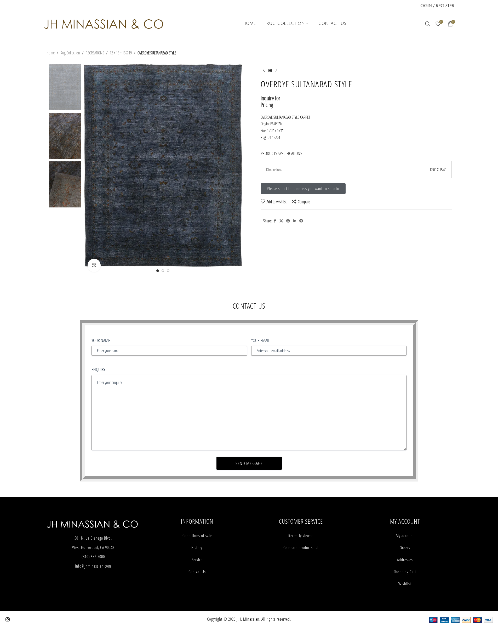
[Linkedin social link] (294, 220)
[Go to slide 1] (157, 270)
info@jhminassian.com (93, 566)
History (197, 548)
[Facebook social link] (275, 220)
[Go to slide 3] (168, 270)
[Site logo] (103, 23)
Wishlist (404, 584)
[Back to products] (270, 70)
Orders (405, 548)
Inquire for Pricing (270, 101)
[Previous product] (264, 70)
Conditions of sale (197, 536)
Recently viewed (301, 536)
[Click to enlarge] (94, 265)
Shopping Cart (404, 572)
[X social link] (281, 220)
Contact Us (197, 572)
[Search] (427, 24)
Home (51, 52)
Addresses (405, 560)
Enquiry (98, 369)
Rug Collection (70, 52)
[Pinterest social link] (288, 220)
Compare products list (301, 548)
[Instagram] (7, 619)
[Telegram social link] (301, 220)
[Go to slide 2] (163, 270)
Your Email (260, 340)
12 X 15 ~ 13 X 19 (121, 52)
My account (405, 536)
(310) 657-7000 (93, 556)
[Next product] (276, 70)
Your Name (100, 340)
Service (197, 560)
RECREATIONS (95, 52)
